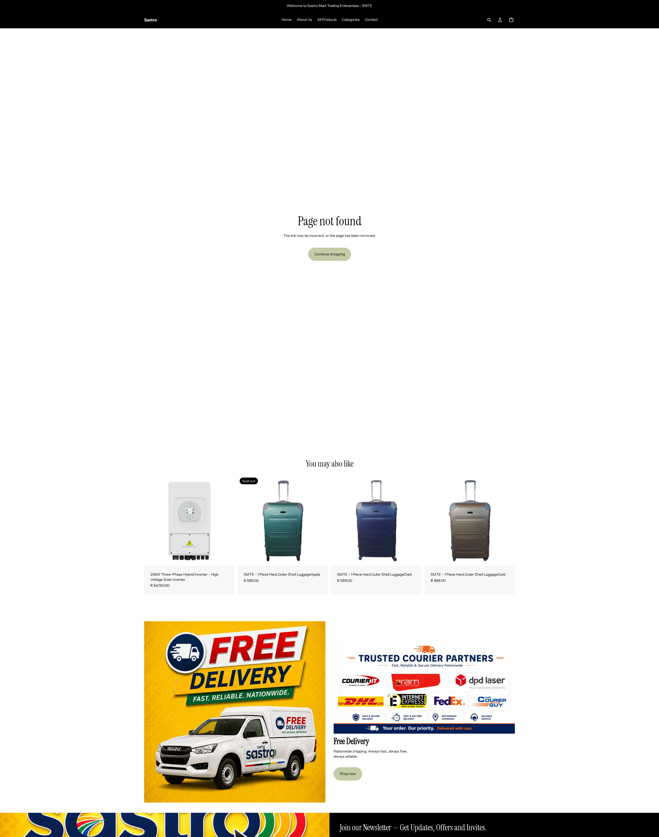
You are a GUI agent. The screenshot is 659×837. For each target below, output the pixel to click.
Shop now (348, 773)
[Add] (226, 558)
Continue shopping (329, 254)
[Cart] (511, 19)
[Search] (489, 19)
